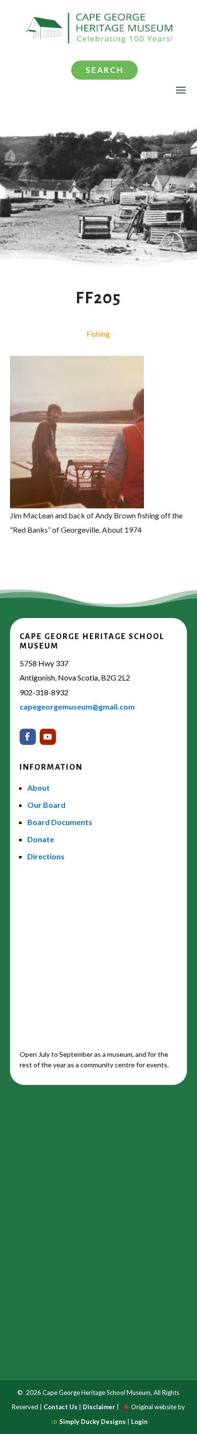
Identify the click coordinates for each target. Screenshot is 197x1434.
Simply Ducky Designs (92, 1421)
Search (104, 70)
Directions (46, 856)
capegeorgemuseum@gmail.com (77, 706)
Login (139, 1421)
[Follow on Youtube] (48, 737)
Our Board (46, 804)
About (38, 787)
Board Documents (59, 821)
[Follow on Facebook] (28, 737)
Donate (40, 839)
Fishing (98, 333)
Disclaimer (99, 1407)
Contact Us (60, 1407)
